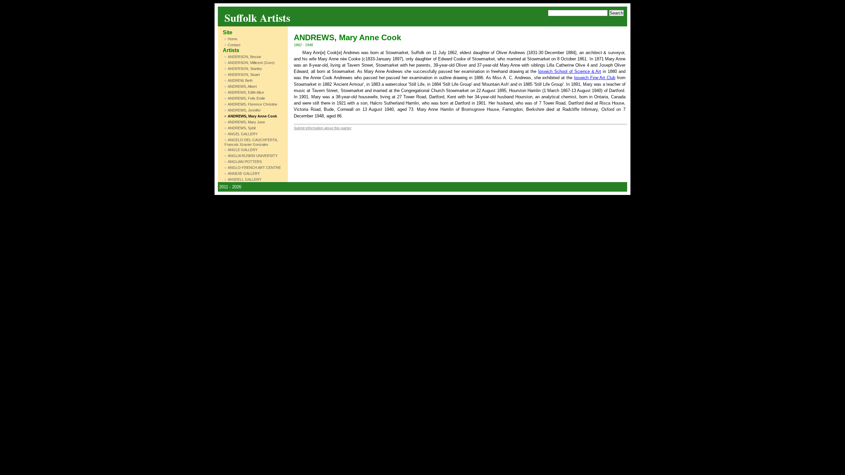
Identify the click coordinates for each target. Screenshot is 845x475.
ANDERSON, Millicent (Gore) (251, 63)
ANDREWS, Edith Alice (246, 92)
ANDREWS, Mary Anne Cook (252, 116)
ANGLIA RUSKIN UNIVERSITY (253, 156)
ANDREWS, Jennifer (244, 110)
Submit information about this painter (323, 128)
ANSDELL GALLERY (244, 179)
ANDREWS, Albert (242, 86)
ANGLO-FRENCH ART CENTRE (254, 168)
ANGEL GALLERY (242, 134)
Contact (234, 45)
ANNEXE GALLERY (244, 173)
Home (232, 39)
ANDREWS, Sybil (241, 128)
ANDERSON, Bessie (244, 57)
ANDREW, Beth (240, 80)
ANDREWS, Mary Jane (246, 122)
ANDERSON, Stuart (244, 75)
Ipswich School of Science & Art (569, 71)
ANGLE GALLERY (242, 150)
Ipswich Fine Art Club (594, 77)
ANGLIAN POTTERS (245, 162)
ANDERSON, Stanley (245, 69)
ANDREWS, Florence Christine (252, 104)
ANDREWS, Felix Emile (246, 98)
